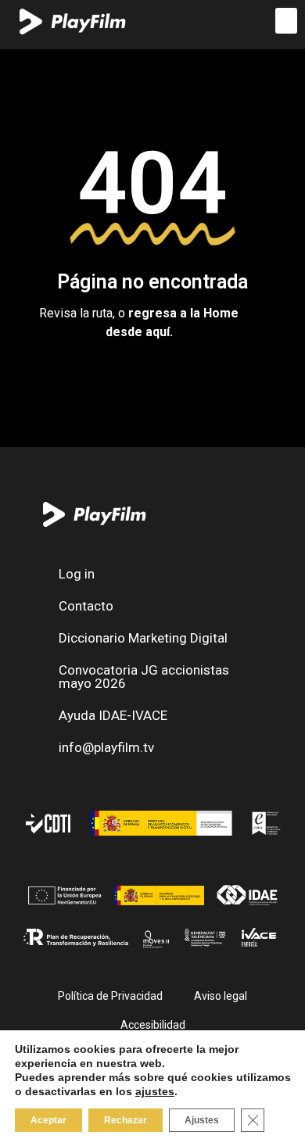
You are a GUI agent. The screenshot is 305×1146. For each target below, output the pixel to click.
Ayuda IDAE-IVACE (113, 715)
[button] (286, 21)
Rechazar (125, 1120)
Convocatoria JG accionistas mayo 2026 (144, 676)
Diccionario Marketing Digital (143, 638)
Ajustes (202, 1120)
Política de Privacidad (110, 996)
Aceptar (48, 1120)
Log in (77, 574)
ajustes (154, 1091)
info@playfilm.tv (106, 747)
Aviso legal (220, 996)
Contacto (86, 606)
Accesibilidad (152, 1025)
